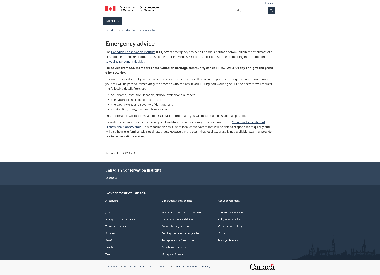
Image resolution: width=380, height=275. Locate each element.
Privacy (206, 266)
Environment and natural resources (182, 212)
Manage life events (228, 240)
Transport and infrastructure (178, 240)
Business (110, 233)
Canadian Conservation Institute (139, 30)
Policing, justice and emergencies (180, 233)
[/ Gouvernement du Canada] (132, 9)
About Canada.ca (159, 266)
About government (229, 200)
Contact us (111, 178)
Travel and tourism (116, 226)
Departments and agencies (177, 200)
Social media (112, 266)
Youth (221, 233)
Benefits (110, 240)
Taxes (108, 254)
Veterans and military (230, 226)
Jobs (107, 212)
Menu (111, 21)
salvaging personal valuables (125, 61)
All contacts (111, 200)
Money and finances (173, 254)
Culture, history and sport (176, 226)
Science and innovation (231, 212)
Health (109, 247)
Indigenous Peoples (229, 219)
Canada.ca (111, 30)
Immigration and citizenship (121, 219)
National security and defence (178, 219)
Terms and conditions (186, 266)
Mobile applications (135, 266)
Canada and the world (174, 247)
